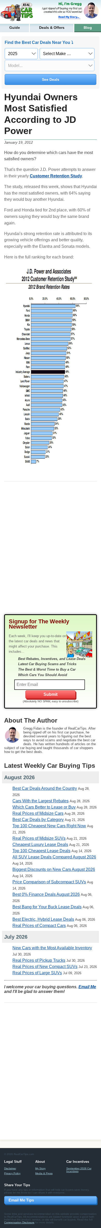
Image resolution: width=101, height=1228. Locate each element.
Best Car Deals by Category (38, 819)
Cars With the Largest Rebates (40, 801)
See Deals (50, 79)
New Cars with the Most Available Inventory (52, 948)
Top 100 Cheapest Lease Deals (41, 851)
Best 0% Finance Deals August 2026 (46, 894)
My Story (40, 1168)
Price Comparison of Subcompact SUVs (49, 882)
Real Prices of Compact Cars (39, 925)
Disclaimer (10, 1168)
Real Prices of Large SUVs (37, 973)
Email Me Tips (21, 1200)
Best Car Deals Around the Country (44, 788)
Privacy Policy (12, 1173)
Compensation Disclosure (19, 1222)
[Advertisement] (50, 552)
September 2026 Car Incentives (78, 1170)
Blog (88, 28)
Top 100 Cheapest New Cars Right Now (49, 826)
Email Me (87, 987)
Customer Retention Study (56, 176)
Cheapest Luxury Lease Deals (40, 844)
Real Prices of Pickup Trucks (38, 960)
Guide (14, 28)
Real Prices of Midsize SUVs (39, 838)
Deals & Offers (51, 28)
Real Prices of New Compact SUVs (44, 966)
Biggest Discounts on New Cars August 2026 (53, 869)
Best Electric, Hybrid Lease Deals (43, 919)
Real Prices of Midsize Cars (37, 813)
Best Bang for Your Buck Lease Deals (47, 907)
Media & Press (44, 1173)
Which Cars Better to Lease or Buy (44, 807)
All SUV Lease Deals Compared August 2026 (54, 857)
